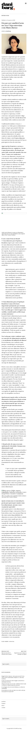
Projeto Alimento (19, 138)
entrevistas (5, 15)
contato (3, 707)
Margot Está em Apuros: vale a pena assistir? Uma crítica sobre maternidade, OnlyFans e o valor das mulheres (13, 677)
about (3, 705)
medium (3, 703)
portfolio (4, 701)
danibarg (8, 31)
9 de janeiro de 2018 (11, 20)
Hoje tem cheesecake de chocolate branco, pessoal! (6, 653)
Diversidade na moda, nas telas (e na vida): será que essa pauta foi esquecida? (13, 691)
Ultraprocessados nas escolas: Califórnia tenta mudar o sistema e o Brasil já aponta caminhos (14, 684)
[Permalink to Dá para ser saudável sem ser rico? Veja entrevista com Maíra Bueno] (14, 53)
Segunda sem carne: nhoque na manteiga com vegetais (20, 653)
